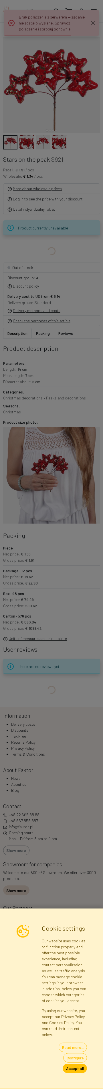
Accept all (75, 1068)
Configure (75, 1057)
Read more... (73, 1047)
